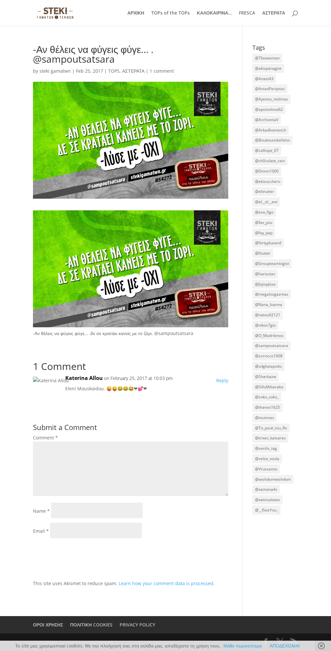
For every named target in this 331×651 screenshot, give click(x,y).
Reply (222, 380)
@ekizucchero (267, 181)
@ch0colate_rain (270, 160)
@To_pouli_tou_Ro (271, 428)
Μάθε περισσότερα (242, 646)
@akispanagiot (268, 68)
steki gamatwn (55, 71)
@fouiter (263, 253)
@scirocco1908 (269, 356)
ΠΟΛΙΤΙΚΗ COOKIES (91, 625)
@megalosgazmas (271, 294)
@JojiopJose (265, 284)
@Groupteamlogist (272, 263)
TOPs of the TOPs (170, 13)
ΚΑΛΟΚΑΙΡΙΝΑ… (214, 13)
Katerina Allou (84, 378)
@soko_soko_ (267, 397)
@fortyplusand (268, 243)
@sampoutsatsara (271, 345)
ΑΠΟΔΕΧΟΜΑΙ (285, 646)
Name (41, 511)
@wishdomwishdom (273, 479)
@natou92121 (267, 315)
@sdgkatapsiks (268, 366)
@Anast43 (264, 78)
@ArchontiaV (266, 119)
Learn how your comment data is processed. (167, 583)
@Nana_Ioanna (268, 304)
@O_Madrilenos (269, 335)
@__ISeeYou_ (266, 510)
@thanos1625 (267, 407)
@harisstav (265, 274)
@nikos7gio (265, 325)
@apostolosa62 (269, 109)
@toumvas (264, 417)
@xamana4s (266, 489)
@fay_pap (263, 233)
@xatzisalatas (267, 499)
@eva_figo (264, 212)
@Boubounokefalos (272, 140)
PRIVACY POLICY (137, 625)
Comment (45, 438)
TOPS (114, 71)
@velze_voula (267, 458)
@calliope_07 (267, 150)
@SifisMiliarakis (269, 387)
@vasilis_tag (266, 448)
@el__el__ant (266, 202)
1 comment (162, 71)
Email (41, 531)
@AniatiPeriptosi (270, 88)
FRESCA (247, 13)
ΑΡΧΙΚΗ (135, 13)
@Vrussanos (266, 469)
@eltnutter (264, 191)
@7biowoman (267, 58)
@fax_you (263, 222)
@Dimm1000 (267, 171)
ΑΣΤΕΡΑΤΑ (273, 13)
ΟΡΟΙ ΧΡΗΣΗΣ (48, 625)
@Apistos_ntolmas (271, 99)
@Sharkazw (265, 376)
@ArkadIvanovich (270, 130)
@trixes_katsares (270, 438)
